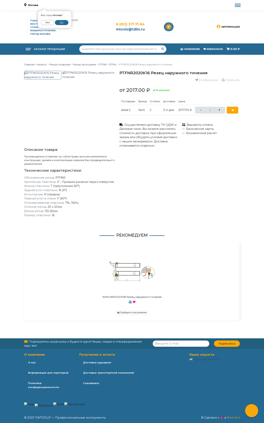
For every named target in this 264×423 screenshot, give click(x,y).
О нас (32, 362)
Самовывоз (91, 383)
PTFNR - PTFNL (108, 64)
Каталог (41, 64)
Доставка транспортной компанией (108, 372)
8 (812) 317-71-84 (130, 24)
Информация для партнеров (48, 372)
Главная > (30, 64)
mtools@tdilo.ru (130, 29)
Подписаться (227, 343)
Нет (47, 22)
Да (61, 22)
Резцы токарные (59, 64)
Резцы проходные (84, 64)
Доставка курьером (97, 362)
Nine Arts (233, 417)
